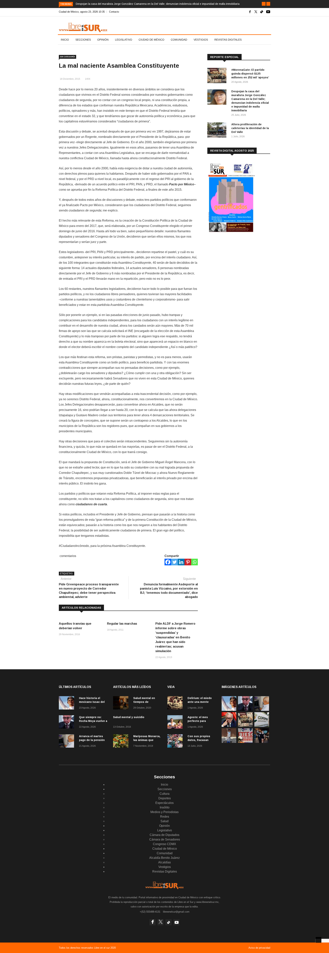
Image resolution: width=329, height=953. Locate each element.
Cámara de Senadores (164, 839)
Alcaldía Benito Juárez (164, 857)
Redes (164, 816)
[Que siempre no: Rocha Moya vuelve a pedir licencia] (67, 722)
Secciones (83, 39)
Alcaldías (164, 862)
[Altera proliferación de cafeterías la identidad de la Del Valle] (217, 130)
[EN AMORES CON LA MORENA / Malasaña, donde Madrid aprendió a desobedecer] (261, 741)
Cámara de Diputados (164, 834)
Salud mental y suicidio (128, 717)
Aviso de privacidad (259, 947)
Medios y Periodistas (164, 812)
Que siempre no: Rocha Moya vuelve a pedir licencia (93, 721)
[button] (264, 4)
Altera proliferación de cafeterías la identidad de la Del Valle (250, 128)
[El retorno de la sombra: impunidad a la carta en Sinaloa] (229, 725)
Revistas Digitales (228, 39)
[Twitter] (174, 562)
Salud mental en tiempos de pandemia (144, 702)
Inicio (65, 39)
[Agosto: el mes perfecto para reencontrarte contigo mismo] (175, 722)
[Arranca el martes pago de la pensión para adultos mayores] (67, 741)
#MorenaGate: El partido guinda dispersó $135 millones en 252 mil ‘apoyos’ (250, 73)
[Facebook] (167, 562)
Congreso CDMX (164, 844)
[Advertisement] (235, 267)
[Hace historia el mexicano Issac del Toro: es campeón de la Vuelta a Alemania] (67, 703)
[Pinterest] (187, 562)
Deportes (164, 798)
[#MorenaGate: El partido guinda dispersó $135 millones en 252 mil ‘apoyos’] (217, 76)
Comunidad (179, 39)
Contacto (114, 11)
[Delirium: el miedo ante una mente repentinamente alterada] (175, 703)
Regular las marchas (122, 623)
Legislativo (123, 39)
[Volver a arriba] (318, 940)
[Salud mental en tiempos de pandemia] (121, 703)
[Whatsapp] (194, 562)
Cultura (164, 793)
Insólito (164, 807)
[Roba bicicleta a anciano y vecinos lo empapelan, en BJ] (229, 741)
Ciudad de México (151, 39)
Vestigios (201, 39)
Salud (164, 821)
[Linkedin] (181, 562)
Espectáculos (164, 802)
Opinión (103, 39)
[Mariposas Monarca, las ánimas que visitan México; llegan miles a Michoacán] (121, 741)
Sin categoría (67, 57)
